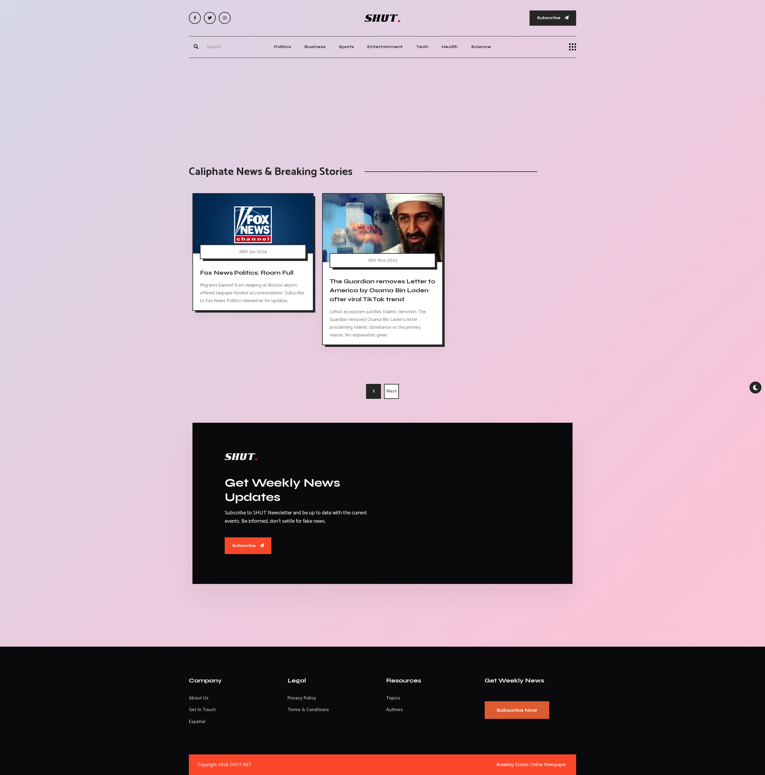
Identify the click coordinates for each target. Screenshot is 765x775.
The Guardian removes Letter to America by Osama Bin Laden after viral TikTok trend (382, 290)
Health (450, 46)
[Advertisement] (382, 105)
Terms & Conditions (308, 710)
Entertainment (385, 46)
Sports (346, 46)
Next (391, 391)
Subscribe (549, 17)
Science (481, 46)
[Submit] (196, 47)
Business (315, 46)
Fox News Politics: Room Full (246, 272)
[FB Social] (195, 18)
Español (197, 722)
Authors (394, 710)
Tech (422, 46)
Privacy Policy (301, 698)
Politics (282, 46)
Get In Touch (202, 710)
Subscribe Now (517, 710)
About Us (199, 698)
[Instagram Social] (225, 18)
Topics (393, 698)
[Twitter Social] (210, 18)
